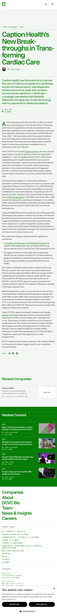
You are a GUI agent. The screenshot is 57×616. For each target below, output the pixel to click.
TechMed (8, 111)
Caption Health (31, 152)
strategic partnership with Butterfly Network (26, 243)
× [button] (54, 589)
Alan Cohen (15, 69)
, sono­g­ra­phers (15, 197)
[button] (28, 611)
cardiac (5, 315)
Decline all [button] (41, 604)
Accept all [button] (15, 604)
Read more (11, 599)
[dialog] (28, 601)
